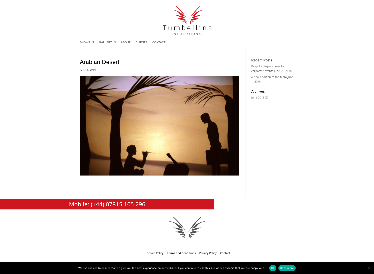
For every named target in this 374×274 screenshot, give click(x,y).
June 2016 (257, 97)
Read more (287, 268)
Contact (159, 42)
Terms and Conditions (181, 253)
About (126, 42)
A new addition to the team (269, 77)
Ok (273, 268)
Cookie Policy (155, 253)
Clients (141, 42)
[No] (369, 268)
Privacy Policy (208, 253)
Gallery (105, 42)
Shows (85, 42)
